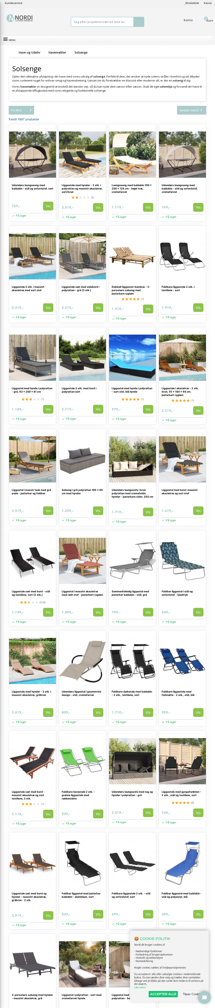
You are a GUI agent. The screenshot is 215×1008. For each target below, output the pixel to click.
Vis (48, 206)
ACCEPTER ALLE (163, 994)
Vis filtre (16, 110)
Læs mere (140, 987)
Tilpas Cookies (193, 994)
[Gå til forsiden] (13, 52)
